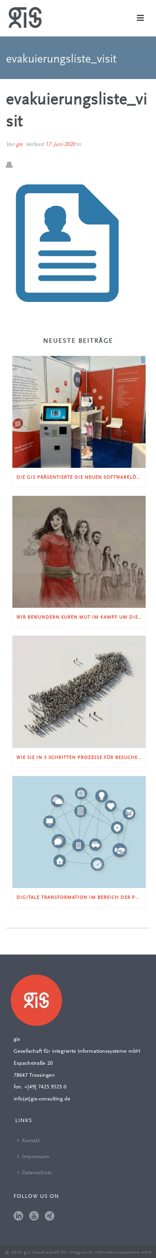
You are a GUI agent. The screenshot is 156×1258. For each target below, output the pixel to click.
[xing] (49, 1216)
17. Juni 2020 (60, 145)
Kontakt (31, 1141)
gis (19, 145)
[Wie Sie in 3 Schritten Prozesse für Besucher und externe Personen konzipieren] (79, 692)
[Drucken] (13, 165)
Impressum (35, 1157)
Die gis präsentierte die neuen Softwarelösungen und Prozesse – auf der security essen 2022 (81, 477)
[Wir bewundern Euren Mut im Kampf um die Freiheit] (79, 552)
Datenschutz (37, 1173)
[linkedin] (18, 1216)
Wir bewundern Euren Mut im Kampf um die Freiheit (81, 617)
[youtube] (34, 1216)
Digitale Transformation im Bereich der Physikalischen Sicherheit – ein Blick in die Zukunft (81, 897)
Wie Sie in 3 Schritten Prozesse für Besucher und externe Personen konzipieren (81, 757)
